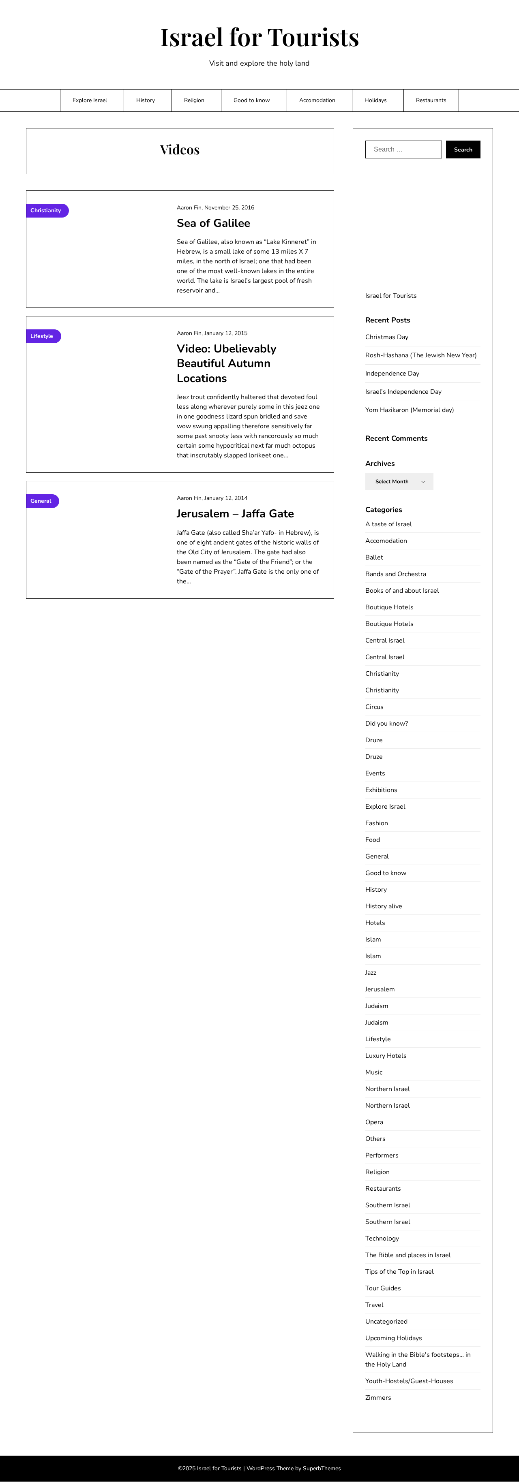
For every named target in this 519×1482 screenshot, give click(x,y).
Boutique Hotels (389, 607)
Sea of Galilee (213, 223)
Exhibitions (381, 790)
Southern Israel (387, 1205)
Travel (374, 1304)
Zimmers (378, 1397)
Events (375, 773)
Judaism (376, 1006)
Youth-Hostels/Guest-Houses (409, 1381)
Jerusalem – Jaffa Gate (235, 513)
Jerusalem (380, 989)
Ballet (374, 557)
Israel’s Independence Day (403, 391)
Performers (382, 1155)
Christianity (382, 673)
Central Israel (385, 640)
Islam (373, 939)
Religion (194, 100)
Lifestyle (378, 1039)
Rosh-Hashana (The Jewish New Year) (421, 355)
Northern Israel (387, 1089)
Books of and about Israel (402, 590)
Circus (374, 707)
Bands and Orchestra (395, 574)
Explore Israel (90, 100)
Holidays (376, 100)
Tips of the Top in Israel (399, 1271)
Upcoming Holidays (393, 1338)
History (145, 100)
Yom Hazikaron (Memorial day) (409, 410)
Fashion (376, 823)
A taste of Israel (388, 524)
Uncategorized (386, 1321)
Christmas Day (386, 337)
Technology (382, 1238)
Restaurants (431, 100)
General (377, 856)
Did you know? (386, 723)
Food (372, 839)
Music (373, 1072)
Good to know (252, 100)
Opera (374, 1122)
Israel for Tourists (259, 36)
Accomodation (317, 100)
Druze (374, 740)
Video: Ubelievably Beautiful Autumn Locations (227, 363)
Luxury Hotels (386, 1055)
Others (375, 1138)
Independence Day (392, 373)
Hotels (375, 922)
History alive (383, 906)
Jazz (370, 972)
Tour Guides (383, 1288)
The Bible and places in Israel (408, 1255)
